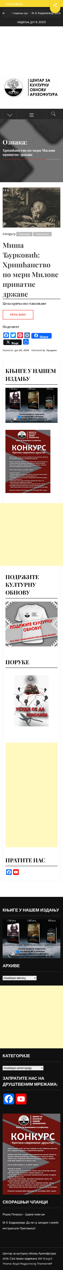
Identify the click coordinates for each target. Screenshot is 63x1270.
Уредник (52, 350)
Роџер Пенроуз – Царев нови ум (24, 1214)
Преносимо (42, 234)
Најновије (24, 234)
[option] (31, 701)
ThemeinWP (44, 1263)
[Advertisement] (31, 55)
